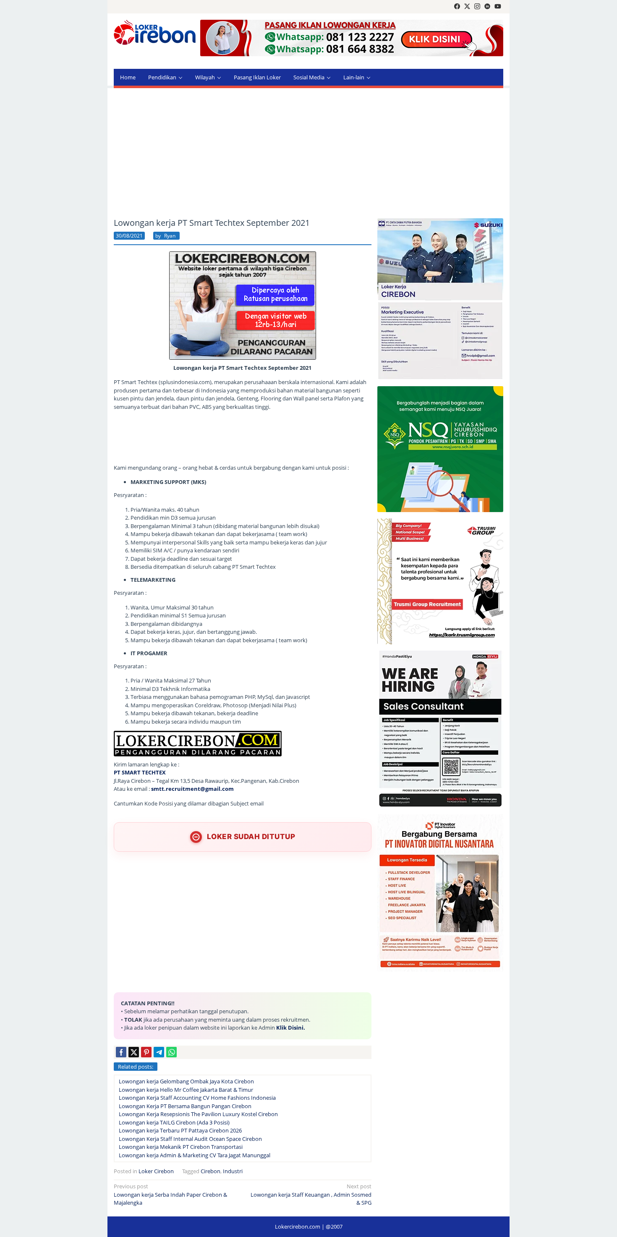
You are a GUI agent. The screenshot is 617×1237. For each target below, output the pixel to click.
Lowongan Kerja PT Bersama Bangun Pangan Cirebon (185, 1106)
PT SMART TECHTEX (140, 772)
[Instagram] (477, 6)
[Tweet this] (133, 1052)
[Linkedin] (487, 6)
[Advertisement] (308, 153)
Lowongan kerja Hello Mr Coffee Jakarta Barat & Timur (186, 1089)
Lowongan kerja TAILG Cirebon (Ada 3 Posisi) (174, 1122)
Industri (233, 1171)
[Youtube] (497, 6)
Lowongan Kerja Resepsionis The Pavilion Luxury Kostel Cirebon (198, 1114)
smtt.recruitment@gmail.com (192, 788)
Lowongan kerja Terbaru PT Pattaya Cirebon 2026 (180, 1130)
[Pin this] (146, 1052)
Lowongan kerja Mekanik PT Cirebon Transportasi (181, 1147)
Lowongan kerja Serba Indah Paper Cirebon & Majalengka (170, 1194)
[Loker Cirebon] (155, 33)
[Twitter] (467, 6)
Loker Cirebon (156, 1171)
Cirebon (210, 1171)
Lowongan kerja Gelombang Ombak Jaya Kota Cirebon (186, 1081)
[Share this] (121, 1052)
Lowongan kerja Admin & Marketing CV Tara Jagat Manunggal (194, 1155)
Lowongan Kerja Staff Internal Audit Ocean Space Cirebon (190, 1139)
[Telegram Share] (159, 1052)
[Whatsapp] (171, 1052)
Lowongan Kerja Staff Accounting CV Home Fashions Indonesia (197, 1097)
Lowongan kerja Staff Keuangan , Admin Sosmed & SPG (311, 1194)
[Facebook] (457, 6)
